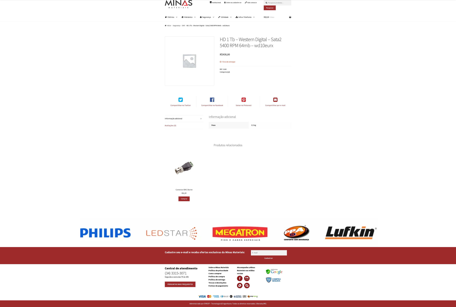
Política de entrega (217, 279)
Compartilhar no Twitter (181, 105)
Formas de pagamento (218, 286)
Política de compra (217, 276)
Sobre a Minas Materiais (219, 267)
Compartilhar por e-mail (275, 105)
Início (169, 25)
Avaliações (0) (170, 125)
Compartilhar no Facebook (212, 105)
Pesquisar (269, 8)
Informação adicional (173, 118)
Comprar (184, 199)
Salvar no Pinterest (244, 105)
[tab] (184, 118)
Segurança (176, 25)
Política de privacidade (218, 270)
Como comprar (215, 273)
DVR (183, 25)
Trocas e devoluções (217, 282)
